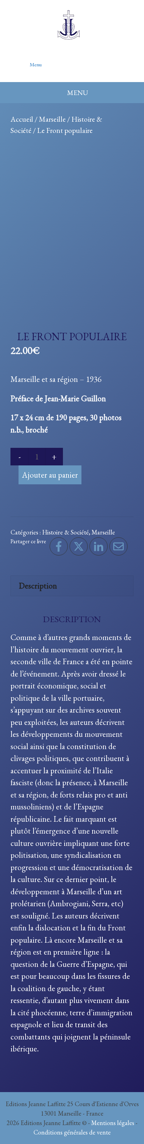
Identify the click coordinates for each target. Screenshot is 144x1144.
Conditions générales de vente (72, 1132)
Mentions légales (112, 1123)
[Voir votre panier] (122, 60)
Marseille (52, 119)
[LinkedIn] (98, 546)
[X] (79, 546)
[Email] (118, 546)
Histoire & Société (65, 532)
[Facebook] (59, 546)
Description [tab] (38, 585)
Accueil (21, 119)
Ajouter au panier (50, 475)
